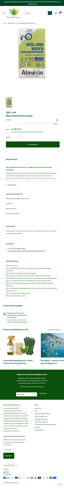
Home (4, 23)
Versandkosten (22, 132)
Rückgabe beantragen (41, 419)
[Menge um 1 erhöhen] (22, 137)
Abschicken (43, 393)
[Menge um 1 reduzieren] (13, 137)
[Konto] (56, 13)
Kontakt (37, 427)
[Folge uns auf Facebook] (4, 472)
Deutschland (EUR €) (9, 465)
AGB (36, 411)
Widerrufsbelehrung (41, 416)
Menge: (8, 137)
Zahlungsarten (39, 430)
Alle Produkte (11, 23)
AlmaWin (8, 120)
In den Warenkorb (33, 144)
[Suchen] (50, 13)
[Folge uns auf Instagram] (7, 472)
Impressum (38, 408)
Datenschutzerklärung (41, 422)
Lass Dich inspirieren (54, 329)
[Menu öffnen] (4, 13)
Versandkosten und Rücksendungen (45, 424)
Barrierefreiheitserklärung (42, 413)
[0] (59, 13)
